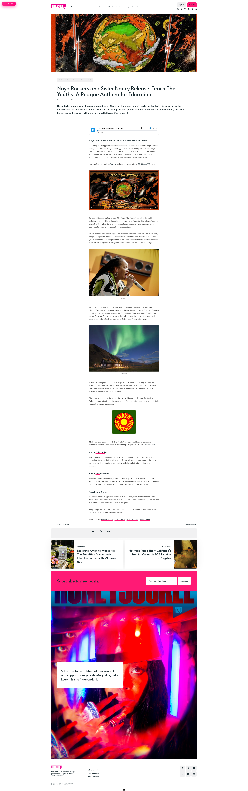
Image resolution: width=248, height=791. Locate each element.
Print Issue (91, 7)
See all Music (189, 524)
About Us (147, 7)
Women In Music (86, 80)
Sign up (192, 4)
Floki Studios (101, 452)
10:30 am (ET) (144, 164)
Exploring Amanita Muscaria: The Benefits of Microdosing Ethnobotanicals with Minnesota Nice (97, 556)
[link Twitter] (192, 9)
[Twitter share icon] (93, 531)
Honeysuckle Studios (132, 7)
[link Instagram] (185, 9)
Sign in (181, 4)
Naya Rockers (132, 519)
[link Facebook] (188, 9)
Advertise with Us (114, 7)
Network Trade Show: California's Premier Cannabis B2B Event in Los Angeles (150, 554)
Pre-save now (149, 445)
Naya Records (107, 519)
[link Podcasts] (178, 9)
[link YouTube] (181, 9)
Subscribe (184, 580)
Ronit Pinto (71, 100)
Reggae (75, 80)
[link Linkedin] (188, 774)
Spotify (113, 164)
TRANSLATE (8, 4)
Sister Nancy (101, 491)
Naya (98, 473)
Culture (67, 80)
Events (101, 7)
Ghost (68, 784)
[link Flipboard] (194, 768)
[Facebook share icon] (101, 531)
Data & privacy (93, 776)
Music (60, 80)
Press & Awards (93, 773)
